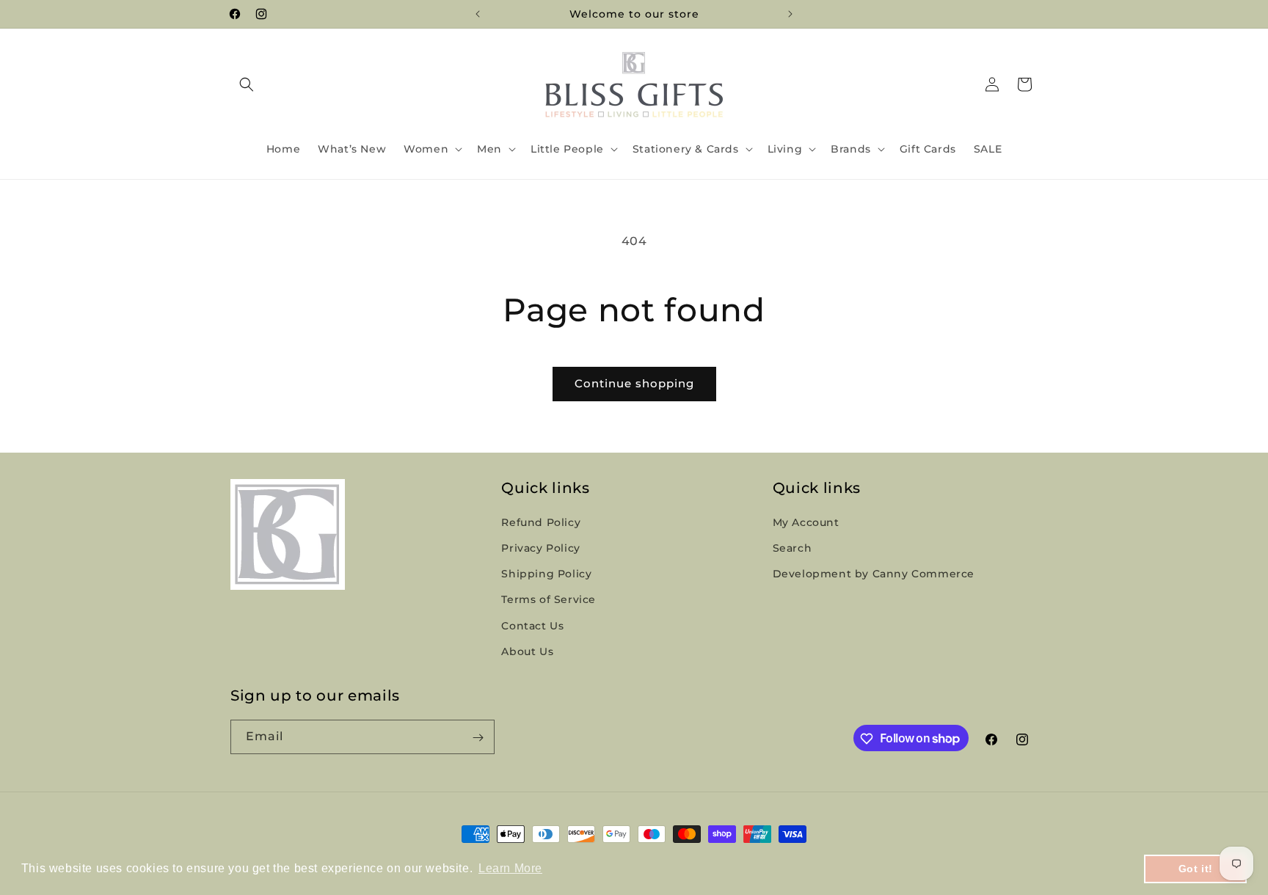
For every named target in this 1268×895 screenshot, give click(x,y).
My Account (806, 522)
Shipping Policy (546, 574)
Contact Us (532, 625)
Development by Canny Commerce (873, 574)
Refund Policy (540, 522)
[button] (246, 84)
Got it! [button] (1195, 868)
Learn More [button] (510, 868)
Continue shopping (634, 383)
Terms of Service (548, 600)
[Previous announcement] (478, 14)
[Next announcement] (790, 14)
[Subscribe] (478, 737)
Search (792, 548)
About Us (527, 651)
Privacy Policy (540, 548)
